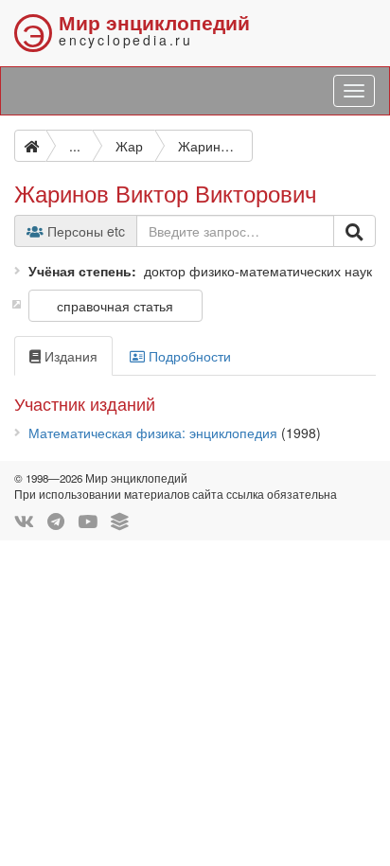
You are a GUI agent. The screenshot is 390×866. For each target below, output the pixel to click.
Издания (69, 355)
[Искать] (354, 231)
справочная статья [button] (115, 305)
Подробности (188, 355)
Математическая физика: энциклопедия (152, 432)
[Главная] (30, 146)
